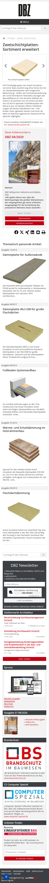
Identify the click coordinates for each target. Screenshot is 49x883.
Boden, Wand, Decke (26, 38)
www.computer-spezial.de (16, 816)
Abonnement (24, 218)
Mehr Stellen (24, 659)
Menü (26, 21)
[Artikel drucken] (43, 232)
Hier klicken (27, 593)
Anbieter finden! (25, 858)
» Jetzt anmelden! (24, 600)
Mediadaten (9, 701)
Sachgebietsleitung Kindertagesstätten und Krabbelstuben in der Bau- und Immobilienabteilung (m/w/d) (24, 644)
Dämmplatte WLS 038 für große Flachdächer (23, 310)
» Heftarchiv (29, 722)
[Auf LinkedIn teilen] (32, 233)
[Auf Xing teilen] (27, 233)
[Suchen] (45, 28)
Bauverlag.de (7, 880)
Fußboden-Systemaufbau (19, 370)
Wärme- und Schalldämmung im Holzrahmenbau (24, 429)
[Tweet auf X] (21, 233)
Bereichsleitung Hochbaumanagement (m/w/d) (24, 619)
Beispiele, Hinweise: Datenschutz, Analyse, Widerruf (23, 606)
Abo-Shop (8, 703)
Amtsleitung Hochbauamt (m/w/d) (21, 631)
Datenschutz (37, 871)
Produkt (11, 38)
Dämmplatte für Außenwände (22, 255)
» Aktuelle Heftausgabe (34, 719)
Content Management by (12, 877)
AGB (28, 871)
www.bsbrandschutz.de (15, 778)
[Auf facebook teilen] (16, 233)
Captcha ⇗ (35, 596)
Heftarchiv (8, 706)
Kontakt (17, 873)
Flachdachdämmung (16, 493)
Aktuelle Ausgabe (12, 698)
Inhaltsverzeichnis (24, 223)
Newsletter (6, 871)
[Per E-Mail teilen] (38, 232)
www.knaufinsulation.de (19, 124)
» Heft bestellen (31, 724)
